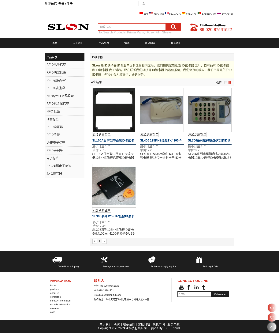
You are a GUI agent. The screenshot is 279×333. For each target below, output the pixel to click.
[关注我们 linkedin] (196, 287)
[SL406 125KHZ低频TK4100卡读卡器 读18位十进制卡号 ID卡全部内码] (162, 110)
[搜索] (173, 27)
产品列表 (104, 42)
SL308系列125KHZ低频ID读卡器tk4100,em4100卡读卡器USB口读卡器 (113, 217)
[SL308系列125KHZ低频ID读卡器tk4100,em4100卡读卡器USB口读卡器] (114, 186)
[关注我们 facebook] (189, 287)
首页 (55, 42)
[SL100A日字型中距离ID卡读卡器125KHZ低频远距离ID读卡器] (114, 110)
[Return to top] (272, 327)
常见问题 (150, 42)
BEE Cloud (172, 328)
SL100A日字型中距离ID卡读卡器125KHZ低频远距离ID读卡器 (113, 142)
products (54, 289)
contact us (55, 297)
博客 (127, 42)
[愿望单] (272, 317)
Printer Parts (135, 32)
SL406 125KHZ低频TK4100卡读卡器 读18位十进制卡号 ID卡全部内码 (161, 142)
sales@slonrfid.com (110, 295)
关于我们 (78, 42)
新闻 (117, 324)
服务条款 (173, 324)
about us (54, 293)
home (53, 285)
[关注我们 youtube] (181, 287)
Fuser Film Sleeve (159, 32)
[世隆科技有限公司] (68, 26)
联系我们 (176, 42)
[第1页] (94, 241)
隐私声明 (159, 324)
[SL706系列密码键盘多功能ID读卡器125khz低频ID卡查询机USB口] (210, 110)
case (52, 312)
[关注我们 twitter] (204, 287)
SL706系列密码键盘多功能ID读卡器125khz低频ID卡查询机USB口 (209, 142)
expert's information (60, 304)
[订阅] (220, 294)
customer (55, 308)
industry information (60, 300)
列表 (225, 82)
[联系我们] (272, 308)
